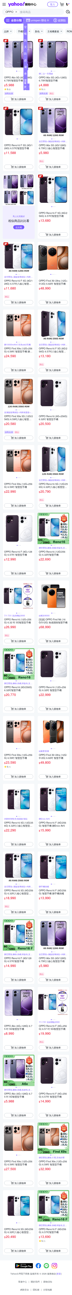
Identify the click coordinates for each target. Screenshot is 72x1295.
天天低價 (25, 47)
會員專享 (25, 74)
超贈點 (62, 20)
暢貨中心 (25, 34)
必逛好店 (25, 61)
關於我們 (35, 1281)
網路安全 (24, 1289)
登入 (52, 4)
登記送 (25, 27)
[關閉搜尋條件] (16, 11)
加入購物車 (20, 99)
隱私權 (36, 1289)
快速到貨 (25, 41)
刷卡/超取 (25, 67)
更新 (59, 1273)
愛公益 (25, 81)
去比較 (18, 227)
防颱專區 (25, 54)
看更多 (25, 87)
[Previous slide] (5, 54)
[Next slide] (32, 54)
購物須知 (47, 1281)
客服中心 (22, 1281)
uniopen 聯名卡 (40, 20)
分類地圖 (47, 1289)
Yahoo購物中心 (22, 4)
